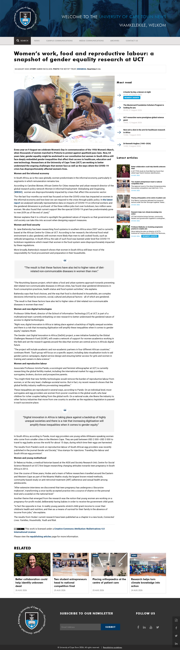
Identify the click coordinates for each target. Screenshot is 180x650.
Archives (114, 41)
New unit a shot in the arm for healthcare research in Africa (144, 131)
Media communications (91, 41)
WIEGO (18, 192)
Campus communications (59, 41)
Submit (110, 627)
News (37, 41)
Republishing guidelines (112, 647)
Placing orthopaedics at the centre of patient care (148, 198)
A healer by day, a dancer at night (137, 92)
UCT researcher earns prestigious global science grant (143, 118)
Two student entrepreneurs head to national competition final (146, 183)
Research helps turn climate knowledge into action (146, 213)
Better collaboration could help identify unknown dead (148, 167)
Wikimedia (81, 69)
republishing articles (40, 536)
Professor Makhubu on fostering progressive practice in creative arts (147, 228)
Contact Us (132, 41)
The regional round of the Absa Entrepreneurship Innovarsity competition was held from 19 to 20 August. (148, 187)
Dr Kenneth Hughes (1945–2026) (137, 143)
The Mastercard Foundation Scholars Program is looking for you (143, 106)
